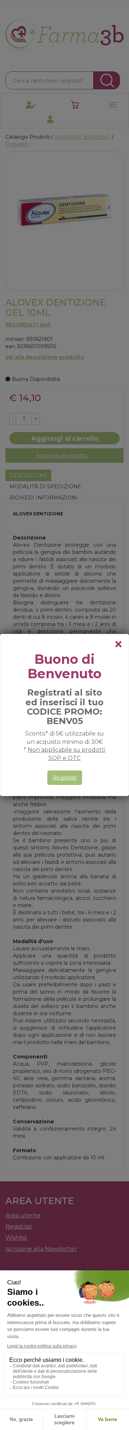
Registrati (65, 777)
